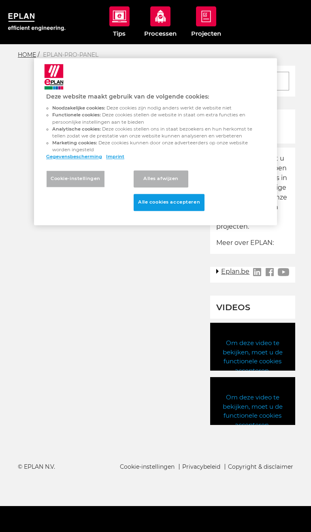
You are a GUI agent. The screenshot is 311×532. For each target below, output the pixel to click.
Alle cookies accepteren (169, 202)
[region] (155, 141)
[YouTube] (283, 272)
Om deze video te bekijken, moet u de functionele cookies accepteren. (253, 356)
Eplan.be (235, 271)
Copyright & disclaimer (260, 467)
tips (119, 33)
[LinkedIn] (257, 272)
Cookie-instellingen (147, 467)
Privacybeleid (201, 467)
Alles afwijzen (161, 178)
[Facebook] (270, 272)
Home (27, 54)
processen (160, 33)
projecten (206, 33)
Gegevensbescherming (74, 156)
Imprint (115, 156)
